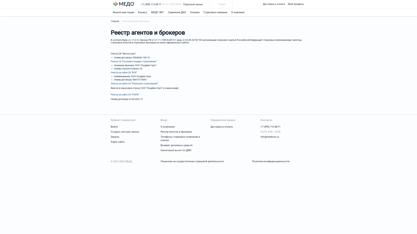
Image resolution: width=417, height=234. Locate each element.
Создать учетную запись (125, 131)
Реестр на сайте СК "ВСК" (124, 72)
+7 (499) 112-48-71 (151, 4)
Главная (115, 21)
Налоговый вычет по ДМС (176, 150)
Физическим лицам (123, 12)
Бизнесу (142, 12)
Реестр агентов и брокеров (176, 131)
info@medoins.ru (269, 136)
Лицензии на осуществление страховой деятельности (192, 161)
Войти (114, 126)
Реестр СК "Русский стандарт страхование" (134, 61)
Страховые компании (215, 12)
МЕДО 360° (157, 12)
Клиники (195, 12)
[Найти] (215, 4)
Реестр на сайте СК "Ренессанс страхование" (134, 83)
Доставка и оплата (274, 4)
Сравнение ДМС (177, 12)
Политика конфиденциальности (271, 161)
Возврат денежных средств (177, 145)
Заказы (115, 136)
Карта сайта (117, 141)
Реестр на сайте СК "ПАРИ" (125, 94)
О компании (237, 12)
